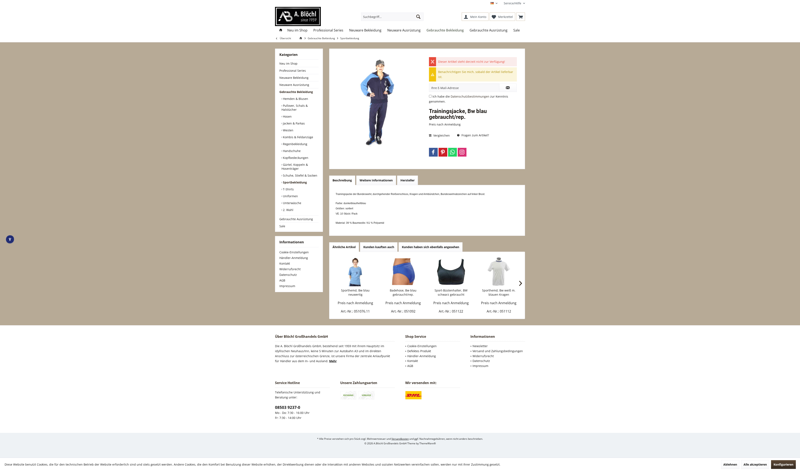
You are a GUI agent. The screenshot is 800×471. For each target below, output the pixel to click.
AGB (282, 280)
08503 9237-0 (287, 407)
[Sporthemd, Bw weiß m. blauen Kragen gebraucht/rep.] (499, 271)
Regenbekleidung (294, 144)
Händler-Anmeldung (293, 258)
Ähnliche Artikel (344, 247)
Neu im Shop (288, 63)
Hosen (287, 116)
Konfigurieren (783, 464)
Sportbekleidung (294, 182)
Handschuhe (291, 151)
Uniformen (290, 196)
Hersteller (407, 180)
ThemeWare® (427, 443)
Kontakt (284, 263)
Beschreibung (342, 180)
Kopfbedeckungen (295, 158)
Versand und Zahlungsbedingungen (497, 351)
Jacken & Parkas (293, 123)
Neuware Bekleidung (294, 78)
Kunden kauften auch (378, 247)
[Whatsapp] (452, 152)
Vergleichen (441, 135)
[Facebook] (433, 152)
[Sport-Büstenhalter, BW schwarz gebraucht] (451, 271)
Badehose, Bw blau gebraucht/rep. (403, 292)
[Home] (280, 30)
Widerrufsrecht (290, 269)
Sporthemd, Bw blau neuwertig (355, 292)
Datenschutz (288, 275)
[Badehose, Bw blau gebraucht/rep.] (403, 271)
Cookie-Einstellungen (294, 252)
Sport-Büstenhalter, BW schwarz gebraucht (451, 292)
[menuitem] (513, 3)
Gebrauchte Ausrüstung (296, 219)
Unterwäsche (291, 203)
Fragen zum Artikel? (475, 135)
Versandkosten (400, 439)
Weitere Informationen (376, 180)
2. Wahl (287, 210)
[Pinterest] (443, 152)
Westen (287, 130)
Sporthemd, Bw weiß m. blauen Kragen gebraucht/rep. (498, 292)
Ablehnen (730, 464)
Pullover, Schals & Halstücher (294, 108)
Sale (282, 226)
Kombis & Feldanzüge (297, 137)
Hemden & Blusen (295, 99)
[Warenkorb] (520, 17)
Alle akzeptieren (755, 464)
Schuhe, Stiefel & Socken (299, 175)
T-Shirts (288, 189)
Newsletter (480, 346)
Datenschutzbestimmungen (470, 96)
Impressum (287, 286)
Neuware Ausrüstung (294, 85)
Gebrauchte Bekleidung (296, 92)
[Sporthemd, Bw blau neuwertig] (355, 271)
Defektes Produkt (419, 351)
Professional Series (292, 71)
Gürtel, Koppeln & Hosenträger (294, 167)
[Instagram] (462, 152)
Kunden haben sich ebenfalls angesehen (430, 247)
